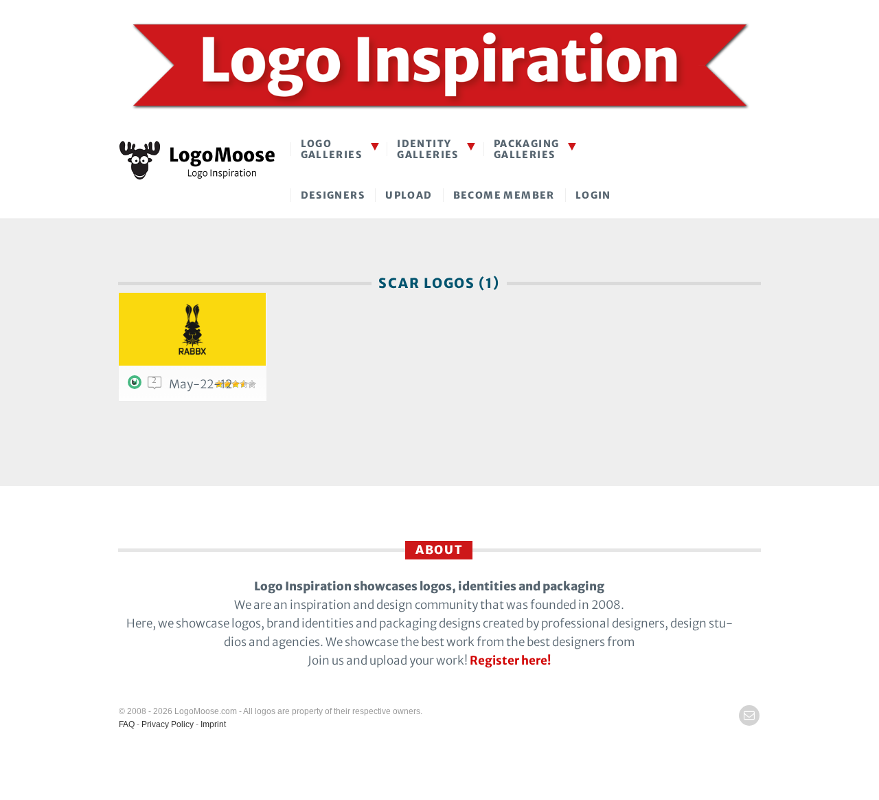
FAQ (127, 724)
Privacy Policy (167, 724)
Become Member (504, 195)
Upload (408, 195)
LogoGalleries (332, 148)
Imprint (213, 724)
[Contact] (749, 715)
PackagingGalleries (527, 148)
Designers (333, 195)
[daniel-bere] (137, 386)
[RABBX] (192, 329)
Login (593, 195)
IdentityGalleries (428, 148)
